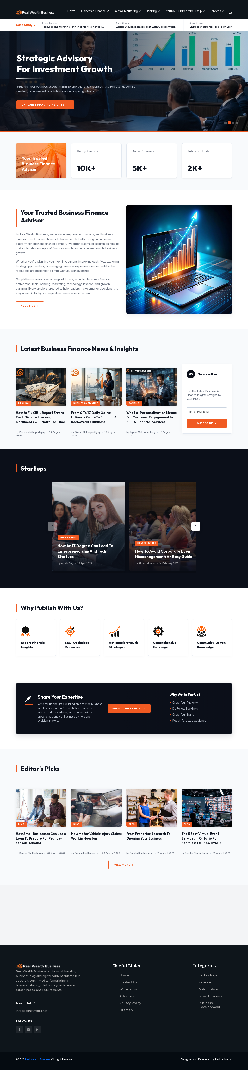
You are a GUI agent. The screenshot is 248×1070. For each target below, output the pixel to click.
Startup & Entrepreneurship (183, 11)
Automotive (208, 989)
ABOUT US (30, 305)
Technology (208, 975)
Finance (205, 982)
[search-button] (230, 12)
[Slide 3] (233, 122)
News (71, 11)
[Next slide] (195, 526)
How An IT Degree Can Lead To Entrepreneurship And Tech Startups (85, 551)
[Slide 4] (237, 123)
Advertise (126, 996)
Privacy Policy (130, 1003)
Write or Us (128, 989)
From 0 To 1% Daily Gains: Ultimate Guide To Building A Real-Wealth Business (94, 417)
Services (215, 11)
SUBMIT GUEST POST (129, 708)
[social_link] (19, 1029)
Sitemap (126, 1010)
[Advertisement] (124, 912)
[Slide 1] (225, 123)
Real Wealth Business (37, 1059)
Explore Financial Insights (45, 104)
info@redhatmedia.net (31, 1011)
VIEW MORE (124, 864)
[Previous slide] (52, 526)
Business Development (209, 1005)
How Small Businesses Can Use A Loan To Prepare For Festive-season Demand (41, 838)
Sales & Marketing (126, 11)
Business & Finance (93, 11)
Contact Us (128, 982)
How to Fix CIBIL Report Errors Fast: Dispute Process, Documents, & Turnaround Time (40, 417)
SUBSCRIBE (207, 423)
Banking (151, 11)
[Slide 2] (229, 123)
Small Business (210, 996)
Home (124, 975)
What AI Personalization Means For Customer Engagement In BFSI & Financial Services (151, 417)
